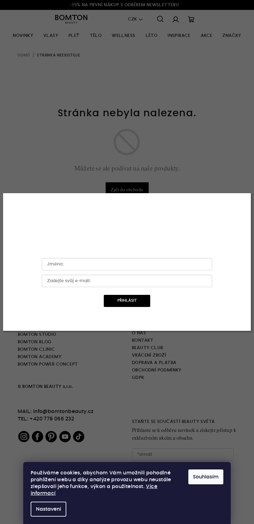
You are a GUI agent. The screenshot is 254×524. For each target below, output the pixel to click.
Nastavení (48, 509)
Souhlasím (206, 476)
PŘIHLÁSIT (127, 301)
